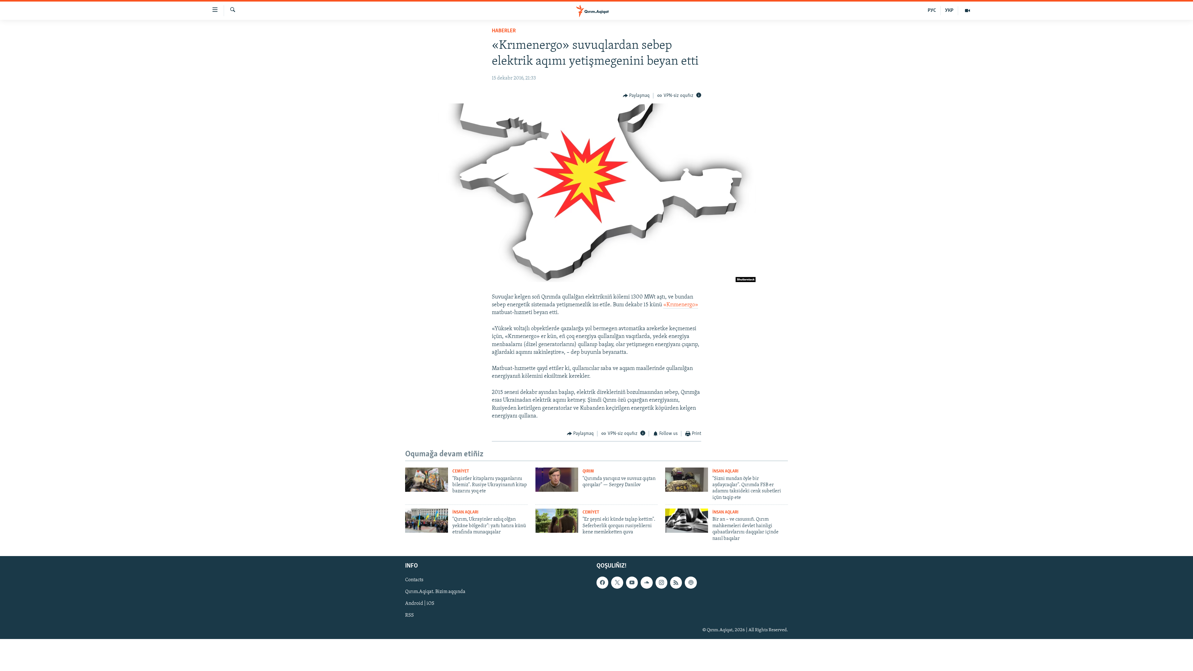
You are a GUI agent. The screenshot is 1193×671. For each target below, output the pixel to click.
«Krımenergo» (680, 305)
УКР (949, 10)
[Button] (636, 96)
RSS (409, 615)
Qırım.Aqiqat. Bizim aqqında (435, 591)
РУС (932, 10)
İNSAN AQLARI (725, 471)
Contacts (414, 579)
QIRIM (588, 471)
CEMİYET (460, 471)
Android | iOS (419, 603)
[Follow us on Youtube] (632, 582)
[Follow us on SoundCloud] (646, 582)
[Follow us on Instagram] (661, 582)
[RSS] (676, 582)
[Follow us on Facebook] (602, 582)
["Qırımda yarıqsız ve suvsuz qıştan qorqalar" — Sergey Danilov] (556, 480)
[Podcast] (691, 582)
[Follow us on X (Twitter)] (617, 582)
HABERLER (504, 31)
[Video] (967, 10)
